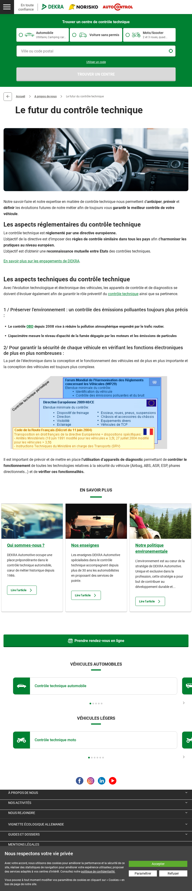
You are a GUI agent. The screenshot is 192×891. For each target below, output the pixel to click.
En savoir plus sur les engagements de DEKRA (41, 261)
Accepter (158, 864)
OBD (29, 326)
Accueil (20, 96)
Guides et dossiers (24, 834)
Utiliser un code (96, 62)
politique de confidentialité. (98, 871)
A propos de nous (45, 96)
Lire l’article (18, 590)
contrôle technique (123, 294)
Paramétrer (143, 873)
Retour (8, 96)
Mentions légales (23, 844)
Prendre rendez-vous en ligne (99, 640)
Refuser (173, 873)
